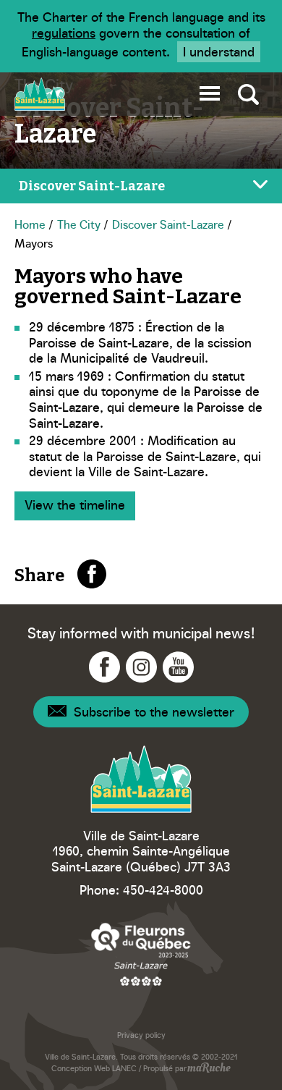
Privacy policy (141, 1034)
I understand (219, 51)
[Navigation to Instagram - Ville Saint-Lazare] (141, 667)
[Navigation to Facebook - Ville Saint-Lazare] (104, 667)
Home (30, 224)
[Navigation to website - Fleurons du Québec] (141, 953)
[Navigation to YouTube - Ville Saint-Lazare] (178, 667)
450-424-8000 (163, 889)
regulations (63, 32)
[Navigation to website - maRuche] (209, 1069)
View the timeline (75, 504)
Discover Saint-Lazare (168, 224)
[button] (210, 91)
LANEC (124, 1067)
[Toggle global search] (248, 94)
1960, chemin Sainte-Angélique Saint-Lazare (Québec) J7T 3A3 (141, 858)
